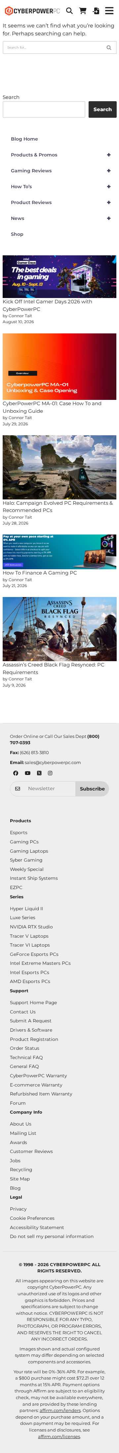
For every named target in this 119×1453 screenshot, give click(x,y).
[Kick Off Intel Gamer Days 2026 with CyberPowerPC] (60, 276)
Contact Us (23, 1011)
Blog (15, 1188)
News (61, 218)
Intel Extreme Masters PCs (40, 963)
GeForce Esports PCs (34, 954)
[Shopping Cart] (82, 11)
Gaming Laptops (29, 851)
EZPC (16, 887)
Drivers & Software (31, 1030)
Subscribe (92, 789)
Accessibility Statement (37, 1227)
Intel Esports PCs (29, 972)
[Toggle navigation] (109, 11)
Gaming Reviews (61, 171)
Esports (18, 832)
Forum (18, 1103)
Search (11, 97)
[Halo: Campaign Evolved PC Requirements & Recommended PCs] (60, 467)
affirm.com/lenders (60, 1410)
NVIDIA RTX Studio (31, 926)
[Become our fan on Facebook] (15, 774)
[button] (69, 11)
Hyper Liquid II (26, 908)
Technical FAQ (26, 1057)
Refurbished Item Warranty (41, 1093)
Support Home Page (33, 1002)
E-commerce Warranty (36, 1085)
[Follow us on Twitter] (39, 774)
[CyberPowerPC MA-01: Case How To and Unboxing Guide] (60, 366)
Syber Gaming (26, 860)
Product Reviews (61, 202)
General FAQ (24, 1066)
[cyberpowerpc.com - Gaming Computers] (32, 11)
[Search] (109, 47)
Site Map (20, 1178)
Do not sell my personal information (52, 1236)
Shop (17, 234)
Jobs (15, 1160)
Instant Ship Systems (34, 878)
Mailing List (23, 1133)
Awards (18, 1142)
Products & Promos (61, 155)
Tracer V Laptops (29, 936)
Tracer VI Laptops (30, 945)
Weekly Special (27, 869)
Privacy (18, 1209)
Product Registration (34, 1039)
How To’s (61, 187)
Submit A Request (31, 1020)
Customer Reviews (31, 1151)
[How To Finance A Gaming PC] (60, 551)
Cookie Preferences (32, 1218)
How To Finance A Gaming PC (40, 573)
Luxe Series (22, 917)
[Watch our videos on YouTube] (27, 774)
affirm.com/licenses (59, 1436)
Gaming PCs (24, 841)
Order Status (24, 1048)
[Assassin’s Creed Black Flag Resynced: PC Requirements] (60, 629)
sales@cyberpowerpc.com (53, 762)
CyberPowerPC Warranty (38, 1075)
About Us (20, 1124)
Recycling (21, 1169)
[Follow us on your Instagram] (50, 774)
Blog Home (24, 139)
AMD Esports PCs (30, 981)
